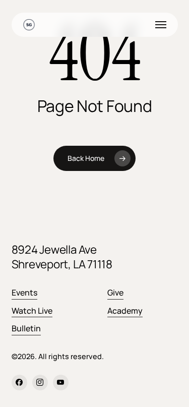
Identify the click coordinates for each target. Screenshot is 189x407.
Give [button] (115, 292)
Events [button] (24, 292)
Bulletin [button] (26, 328)
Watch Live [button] (32, 310)
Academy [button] (125, 310)
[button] (160, 25)
